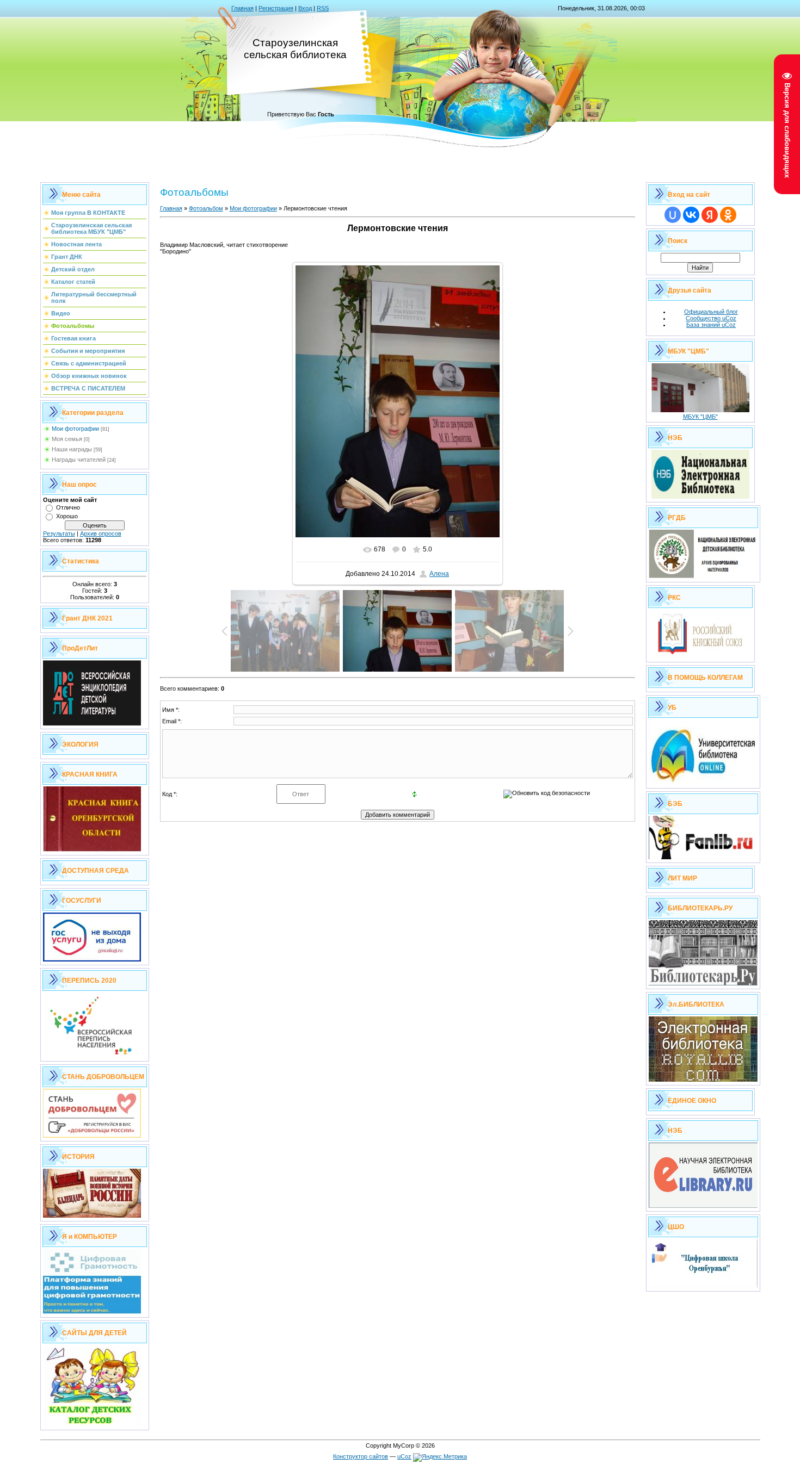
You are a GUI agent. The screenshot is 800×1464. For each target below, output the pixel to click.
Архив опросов (100, 533)
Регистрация (276, 8)
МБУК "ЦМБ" (700, 416)
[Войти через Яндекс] (709, 215)
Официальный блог (711, 311)
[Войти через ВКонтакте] (691, 215)
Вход (305, 8)
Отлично (68, 507)
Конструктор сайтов (360, 1456)
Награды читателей (79, 459)
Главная (242, 8)
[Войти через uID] (672, 215)
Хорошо (67, 516)
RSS (323, 8)
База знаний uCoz (711, 324)
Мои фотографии (75, 428)
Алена (439, 574)
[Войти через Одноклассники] (728, 215)
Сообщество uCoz (711, 318)
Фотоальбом (206, 208)
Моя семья (67, 439)
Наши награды (72, 449)
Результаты (59, 533)
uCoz (404, 1456)
